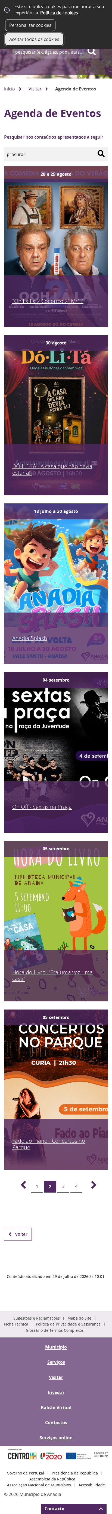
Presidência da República (75, 1473)
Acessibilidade (92, 1484)
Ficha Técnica (16, 1324)
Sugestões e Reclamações (36, 1318)
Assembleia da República (52, 1479)
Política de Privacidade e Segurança (68, 1324)
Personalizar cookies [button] (30, 25)
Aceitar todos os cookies (34, 39)
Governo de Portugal (25, 1473)
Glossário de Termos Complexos (55, 1330)
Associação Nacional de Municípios (39, 1484)
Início (9, 89)
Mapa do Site (79, 1318)
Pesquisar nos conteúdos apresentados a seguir (53, 137)
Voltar (21, 1234)
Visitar (35, 89)
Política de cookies (59, 13)
